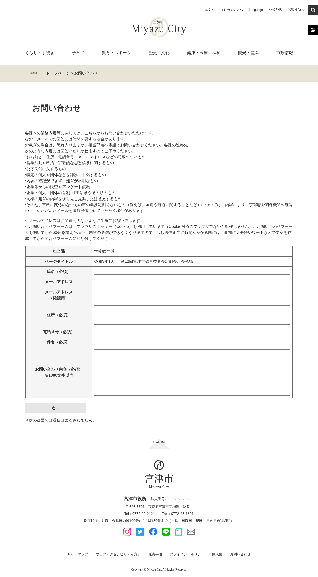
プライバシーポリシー (187, 554)
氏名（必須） (59, 271)
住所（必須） (59, 315)
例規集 (217, 554)
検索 (313, 10)
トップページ (58, 73)
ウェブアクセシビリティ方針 (118, 554)
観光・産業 (248, 53)
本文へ (209, 10)
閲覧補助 (294, 10)
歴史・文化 (159, 53)
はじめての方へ (231, 10)
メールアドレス (59, 282)
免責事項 (155, 554)
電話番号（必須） (59, 332)
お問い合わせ (240, 554)
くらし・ (39, 53)
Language (256, 10)
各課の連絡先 (176, 145)
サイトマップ (77, 554)
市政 (284, 53)
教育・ (116, 53)
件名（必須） (59, 342)
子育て (78, 53)
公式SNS (275, 10)
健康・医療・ (204, 53)
